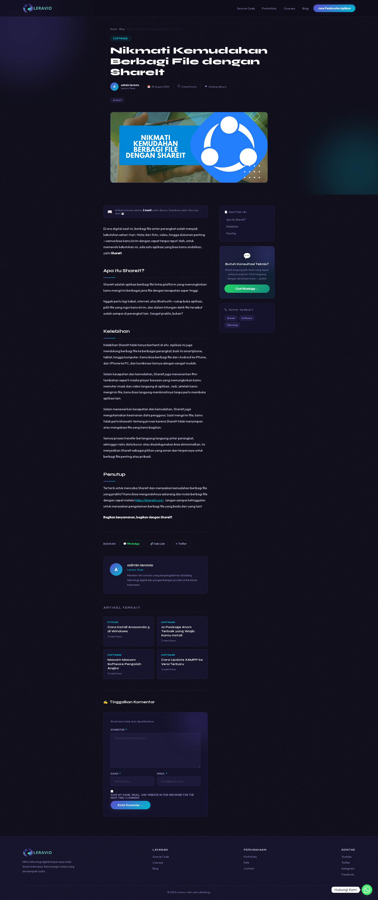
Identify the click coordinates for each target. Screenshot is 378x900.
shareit (117, 100)
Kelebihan (232, 226)
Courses (289, 8)
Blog (305, 8)
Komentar (119, 729)
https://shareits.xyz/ (149, 500)
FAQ (246, 862)
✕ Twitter (181, 543)
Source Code (246, 8)
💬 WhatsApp (131, 543)
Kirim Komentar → (130, 805)
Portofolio (269, 8)
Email (162, 773)
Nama (116, 773)
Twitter (346, 862)
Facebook (348, 874)
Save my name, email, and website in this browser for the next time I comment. (152, 796)
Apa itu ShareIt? (236, 219)
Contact (249, 868)
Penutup (231, 233)
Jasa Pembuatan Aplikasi (334, 8)
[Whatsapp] (367, 889)
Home (113, 29)
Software (120, 38)
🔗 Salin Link (157, 543)
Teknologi (232, 324)
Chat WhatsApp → (246, 288)
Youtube (347, 856)
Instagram (348, 868)
